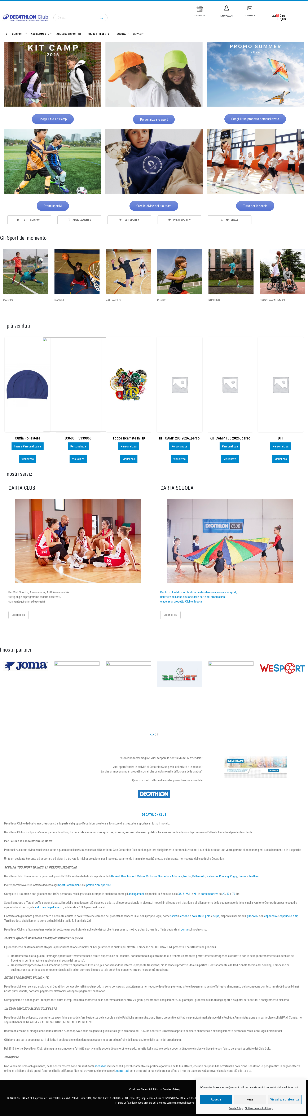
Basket (115, 876)
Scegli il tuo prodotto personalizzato (255, 119)
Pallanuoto (199, 876)
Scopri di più (18, 614)
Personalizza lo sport (154, 120)
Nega (249, 1099)
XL (195, 894)
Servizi (137, 33)
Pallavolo (212, 876)
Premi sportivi (53, 206)
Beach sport (128, 876)
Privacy (176, 1089)
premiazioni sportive (98, 885)
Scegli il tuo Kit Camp (53, 119)
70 (233, 894)
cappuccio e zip (289, 916)
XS (180, 894)
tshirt (173, 916)
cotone (184, 916)
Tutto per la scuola (255, 206)
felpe (216, 916)
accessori (100, 1066)
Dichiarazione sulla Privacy (259, 1108)
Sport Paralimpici (68, 885)
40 (227, 894)
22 (223, 894)
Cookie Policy (236, 1108)
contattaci (122, 1071)
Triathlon (254, 876)
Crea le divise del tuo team (153, 206)
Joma (184, 929)
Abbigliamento (40, 33)
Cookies (167, 1089)
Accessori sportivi (69, 33)
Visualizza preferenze (284, 1099)
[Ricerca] (101, 17)
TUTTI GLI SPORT (14, 33)
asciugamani (136, 894)
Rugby (233, 876)
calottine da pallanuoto (49, 907)
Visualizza (27, 459)
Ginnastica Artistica (170, 876)
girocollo (252, 916)
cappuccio (270, 916)
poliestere (198, 916)
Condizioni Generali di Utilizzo (145, 1089)
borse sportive (209, 894)
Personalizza (27, 446)
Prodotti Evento (99, 33)
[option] (29, 219)
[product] (27, 384)
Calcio (141, 876)
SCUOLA (121, 33)
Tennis (242, 876)
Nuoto (187, 876)
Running (224, 876)
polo (208, 916)
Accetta (216, 1099)
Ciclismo (151, 876)
